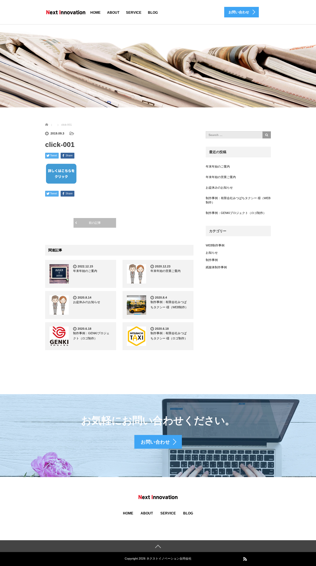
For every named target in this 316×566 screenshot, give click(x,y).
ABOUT (113, 12)
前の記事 (95, 222)
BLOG (153, 12)
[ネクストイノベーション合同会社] (66, 12)
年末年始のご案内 (85, 271)
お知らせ (212, 252)
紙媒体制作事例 (216, 267)
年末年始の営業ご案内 (165, 271)
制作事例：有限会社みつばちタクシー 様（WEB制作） (238, 200)
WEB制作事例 (215, 245)
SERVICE (133, 12)
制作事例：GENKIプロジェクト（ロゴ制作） (236, 213)
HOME (95, 12)
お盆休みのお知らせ (86, 302)
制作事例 (212, 260)
